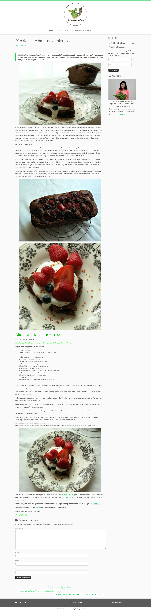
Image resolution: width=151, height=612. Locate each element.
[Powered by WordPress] (76, 608)
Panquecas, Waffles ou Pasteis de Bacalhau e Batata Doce (38, 591)
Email (17, 561)
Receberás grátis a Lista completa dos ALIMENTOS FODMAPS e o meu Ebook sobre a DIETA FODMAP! (121, 53)
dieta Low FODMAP (67, 495)
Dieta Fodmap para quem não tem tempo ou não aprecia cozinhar (79, 594)
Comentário (19, 528)
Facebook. (96, 504)
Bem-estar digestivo (82, 30)
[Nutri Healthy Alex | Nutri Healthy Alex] (75, 14)
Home (51, 30)
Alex (59, 30)
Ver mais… (122, 114)
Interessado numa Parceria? (75, 602)
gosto (37, 507)
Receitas (68, 30)
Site (16, 569)
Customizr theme (90, 609)
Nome (17, 552)
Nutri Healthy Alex (64, 609)
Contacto (98, 30)
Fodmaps (64, 497)
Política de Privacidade (116, 602)
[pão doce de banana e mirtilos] (60, 94)
